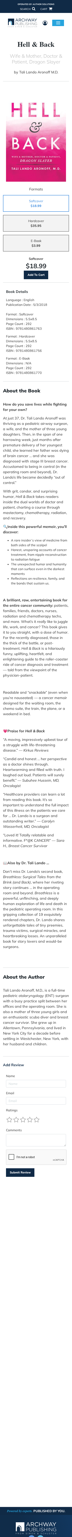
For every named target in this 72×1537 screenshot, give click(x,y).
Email (10, 1093)
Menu (58, 22)
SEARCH (25, 9)
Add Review (13, 1065)
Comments (14, 1130)
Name (10, 1076)
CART (44, 9)
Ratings (12, 1110)
